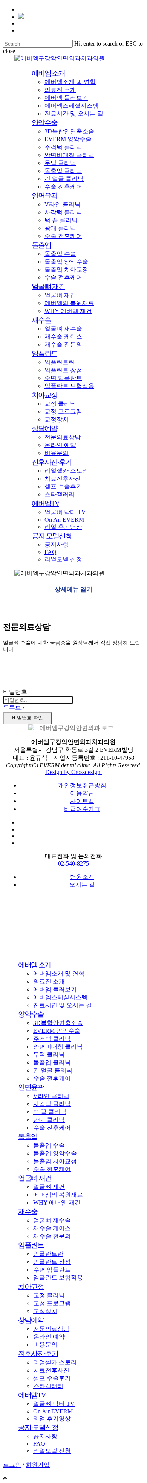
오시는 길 (82, 884)
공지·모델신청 (38, 1427)
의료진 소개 (49, 981)
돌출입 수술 (49, 1145)
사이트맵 (82, 801)
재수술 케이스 (52, 1228)
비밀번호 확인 (27, 718)
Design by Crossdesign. (73, 772)
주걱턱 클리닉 (52, 1039)
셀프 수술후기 (52, 1378)
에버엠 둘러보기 (55, 989)
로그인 (12, 1465)
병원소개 (82, 877)
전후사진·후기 (38, 1354)
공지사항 (45, 1436)
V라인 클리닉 (51, 1096)
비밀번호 (15, 692)
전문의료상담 (51, 1329)
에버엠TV (32, 1395)
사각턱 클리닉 (52, 1104)
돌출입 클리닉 (52, 1062)
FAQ (39, 1443)
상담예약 (31, 1320)
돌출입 (27, 1137)
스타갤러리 (48, 1386)
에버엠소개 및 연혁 (58, 973)
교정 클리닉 (49, 1295)
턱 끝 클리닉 (49, 1112)
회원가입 (38, 1465)
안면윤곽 (31, 1087)
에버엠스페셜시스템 (60, 997)
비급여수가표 (82, 809)
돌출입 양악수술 (55, 1153)
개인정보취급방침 (82, 785)
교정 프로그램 (52, 1303)
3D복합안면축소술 (58, 1023)
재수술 (27, 1212)
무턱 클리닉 (49, 1054)
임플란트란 (48, 1254)
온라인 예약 (49, 1336)
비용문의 (45, 1344)
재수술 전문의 (52, 1236)
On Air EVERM (53, 1411)
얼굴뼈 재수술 (52, 1220)
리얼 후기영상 (52, 1418)
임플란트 (31, 1245)
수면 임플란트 (52, 1269)
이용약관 (82, 793)
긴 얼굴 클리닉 (52, 1070)
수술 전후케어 (52, 1078)
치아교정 (31, 1287)
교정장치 (45, 1311)
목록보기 (15, 707)
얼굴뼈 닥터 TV (54, 1404)
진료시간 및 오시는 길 (62, 1005)
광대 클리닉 (49, 1119)
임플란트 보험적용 (58, 1277)
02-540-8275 (73, 863)
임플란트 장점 (52, 1261)
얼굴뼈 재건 (34, 1178)
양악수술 (31, 1014)
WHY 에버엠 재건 (57, 1202)
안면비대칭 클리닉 (58, 1046)
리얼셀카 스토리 (55, 1362)
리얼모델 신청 (52, 1451)
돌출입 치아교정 (55, 1161)
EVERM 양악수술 (56, 1031)
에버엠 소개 (34, 965)
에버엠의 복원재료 (58, 1194)
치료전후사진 (51, 1370)
